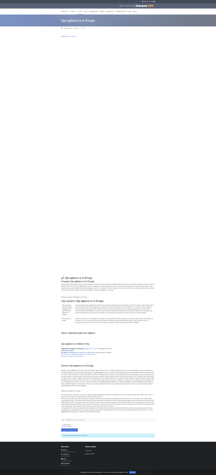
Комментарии (67, 424)
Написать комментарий (69, 430)
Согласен (132, 472)
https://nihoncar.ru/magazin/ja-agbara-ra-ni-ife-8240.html (78, 354)
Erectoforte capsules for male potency (72, 356)
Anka (83, 420)
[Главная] (61, 28)
